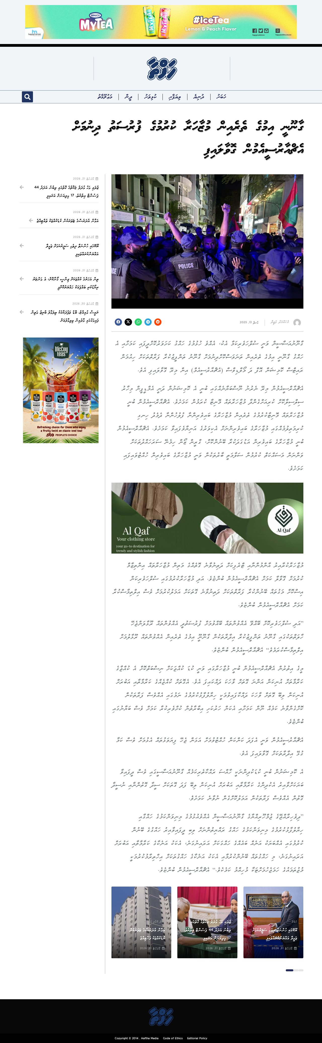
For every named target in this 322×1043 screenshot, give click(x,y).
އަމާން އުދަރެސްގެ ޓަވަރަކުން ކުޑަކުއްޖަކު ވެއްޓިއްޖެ (68, 221)
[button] (27, 96)
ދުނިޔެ (198, 97)
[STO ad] (61, 390)
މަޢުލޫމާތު (105, 97)
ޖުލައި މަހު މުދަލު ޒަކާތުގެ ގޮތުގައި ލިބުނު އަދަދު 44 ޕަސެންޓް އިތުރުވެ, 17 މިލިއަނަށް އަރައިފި (207, 930)
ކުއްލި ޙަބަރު (152, 921)
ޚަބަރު (221, 97)
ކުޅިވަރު (150, 97)
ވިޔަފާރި (175, 97)
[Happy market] (161, 22)
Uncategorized (219, 913)
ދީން (128, 97)
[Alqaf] (207, 518)
